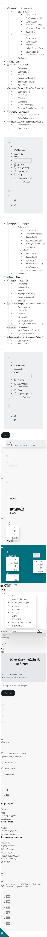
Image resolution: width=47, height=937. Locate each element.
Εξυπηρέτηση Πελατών (11, 837)
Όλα (13, 596)
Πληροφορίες (7, 803)
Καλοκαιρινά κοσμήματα (21, 602)
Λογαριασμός (7, 822)
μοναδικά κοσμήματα (20, 606)
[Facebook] (15, 201)
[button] (41, 563)
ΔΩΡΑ (14, 616)
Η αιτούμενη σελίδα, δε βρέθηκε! (15, 678)
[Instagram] (15, 205)
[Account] (9, 524)
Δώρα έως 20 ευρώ (19, 599)
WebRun (28, 887)
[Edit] (2, 3)
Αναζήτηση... (6, 631)
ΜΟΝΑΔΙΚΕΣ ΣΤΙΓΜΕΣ (21, 622)
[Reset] (5, 435)
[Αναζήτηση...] (3, 590)
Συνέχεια (8, 693)
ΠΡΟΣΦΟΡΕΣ (17, 609)
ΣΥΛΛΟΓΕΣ (16, 619)
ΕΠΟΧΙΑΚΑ (17, 626)
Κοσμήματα (16, 612)
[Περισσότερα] (7, 573)
